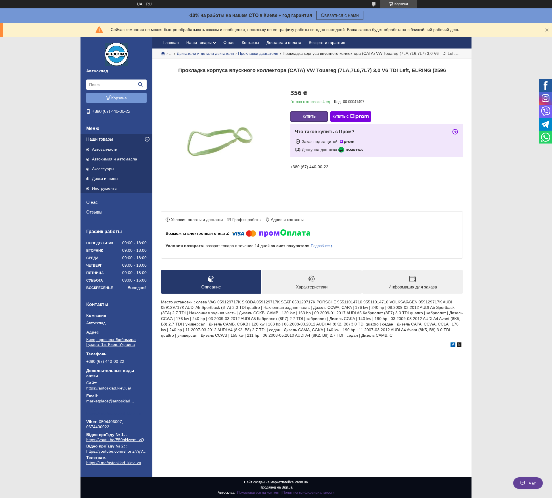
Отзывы (94, 212)
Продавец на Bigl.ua (276, 487)
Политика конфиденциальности (308, 493)
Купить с (341, 116)
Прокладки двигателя (258, 53)
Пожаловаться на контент (258, 493)
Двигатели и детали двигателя (205, 53)
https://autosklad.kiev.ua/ (108, 388)
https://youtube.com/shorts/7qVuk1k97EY (123, 451)
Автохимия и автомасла (114, 159)
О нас (92, 202)
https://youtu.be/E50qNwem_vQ (115, 439)
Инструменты (104, 188)
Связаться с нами (340, 15)
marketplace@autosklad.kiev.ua (110, 401)
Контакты (250, 42)
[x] (459, 345)
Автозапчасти (104, 149)
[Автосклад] (116, 54)
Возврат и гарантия (327, 42)
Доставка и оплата (284, 42)
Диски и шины (105, 178)
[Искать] (140, 85)
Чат (532, 483)
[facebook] (453, 345)
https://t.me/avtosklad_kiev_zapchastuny (116, 414)
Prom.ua (301, 482)
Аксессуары (103, 168)
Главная (171, 42)
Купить (309, 116)
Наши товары (99, 139)
